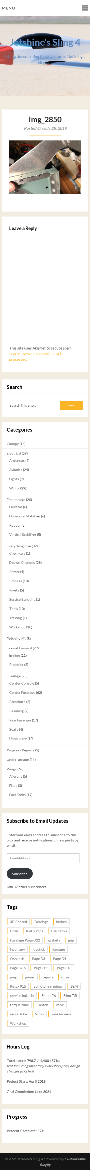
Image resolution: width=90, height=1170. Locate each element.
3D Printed (18, 922)
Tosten (42, 1005)
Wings (12, 769)
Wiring (14, 488)
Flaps (13, 785)
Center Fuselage (22, 692)
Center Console (21, 683)
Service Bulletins (22, 599)
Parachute (17, 702)
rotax (65, 977)
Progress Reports (20, 750)
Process (15, 581)
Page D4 (59, 958)
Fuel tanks (59, 931)
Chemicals (17, 553)
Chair (14, 931)
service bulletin (22, 995)
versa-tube (18, 1014)
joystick (39, 949)
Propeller (16, 664)
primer (30, 977)
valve (60, 1005)
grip (71, 940)
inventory (17, 949)
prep (13, 977)
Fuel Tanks (17, 795)
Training (15, 618)
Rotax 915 (18, 986)
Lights (14, 479)
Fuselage (14, 676)
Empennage (16, 499)
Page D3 (38, 958)
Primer (14, 572)
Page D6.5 (18, 968)
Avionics (15, 470)
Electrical (14, 453)
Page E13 (64, 968)
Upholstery (18, 738)
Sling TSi (70, 995)
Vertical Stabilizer (22, 534)
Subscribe (20, 874)
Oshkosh (17, 958)
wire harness (62, 1014)
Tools (13, 608)
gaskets (54, 940)
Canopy (13, 444)
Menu (8, 7)
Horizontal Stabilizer (24, 516)
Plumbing (16, 711)
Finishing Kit (16, 638)
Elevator (15, 507)
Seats (13, 729)
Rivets (14, 590)
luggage (58, 949)
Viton (39, 1014)
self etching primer (48, 986)
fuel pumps (34, 931)
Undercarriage (18, 759)
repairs (48, 977)
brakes (61, 922)
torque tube (19, 1005)
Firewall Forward (19, 648)
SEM (74, 986)
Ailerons (15, 776)
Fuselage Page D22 (25, 940)
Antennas (17, 460)
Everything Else (19, 546)
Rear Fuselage (20, 720)
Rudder (15, 525)
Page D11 (41, 968)
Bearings (41, 922)
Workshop (17, 627)
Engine (14, 655)
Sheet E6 (49, 995)
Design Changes (22, 562)
